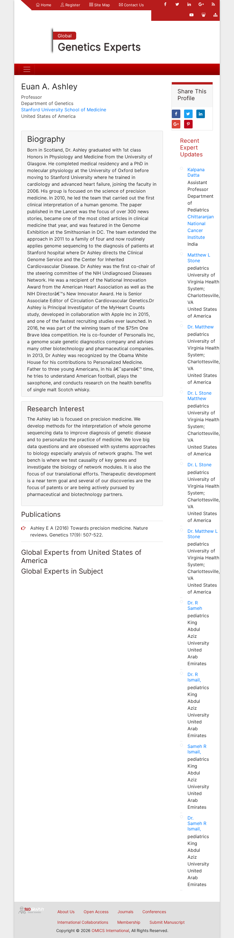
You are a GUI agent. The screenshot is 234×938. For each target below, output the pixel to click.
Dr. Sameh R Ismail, (196, 823)
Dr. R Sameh (194, 605)
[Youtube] (191, 15)
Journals (125, 911)
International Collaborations (82, 922)
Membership (128, 922)
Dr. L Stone (199, 464)
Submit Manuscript (167, 922)
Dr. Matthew (200, 327)
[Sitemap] (215, 15)
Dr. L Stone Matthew (199, 395)
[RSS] (213, 4)
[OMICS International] (31, 910)
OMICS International (110, 930)
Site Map (101, 5)
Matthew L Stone (198, 257)
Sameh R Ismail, (196, 749)
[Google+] (201, 4)
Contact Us (133, 5)
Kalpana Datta (196, 172)
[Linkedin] (189, 4)
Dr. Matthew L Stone (202, 533)
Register (72, 5)
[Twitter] (177, 4)
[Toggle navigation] (27, 69)
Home (45, 5)
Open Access (96, 911)
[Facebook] (165, 4)
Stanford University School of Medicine (63, 109)
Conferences (154, 911)
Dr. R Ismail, (194, 677)
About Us (65, 911)
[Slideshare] (203, 15)
